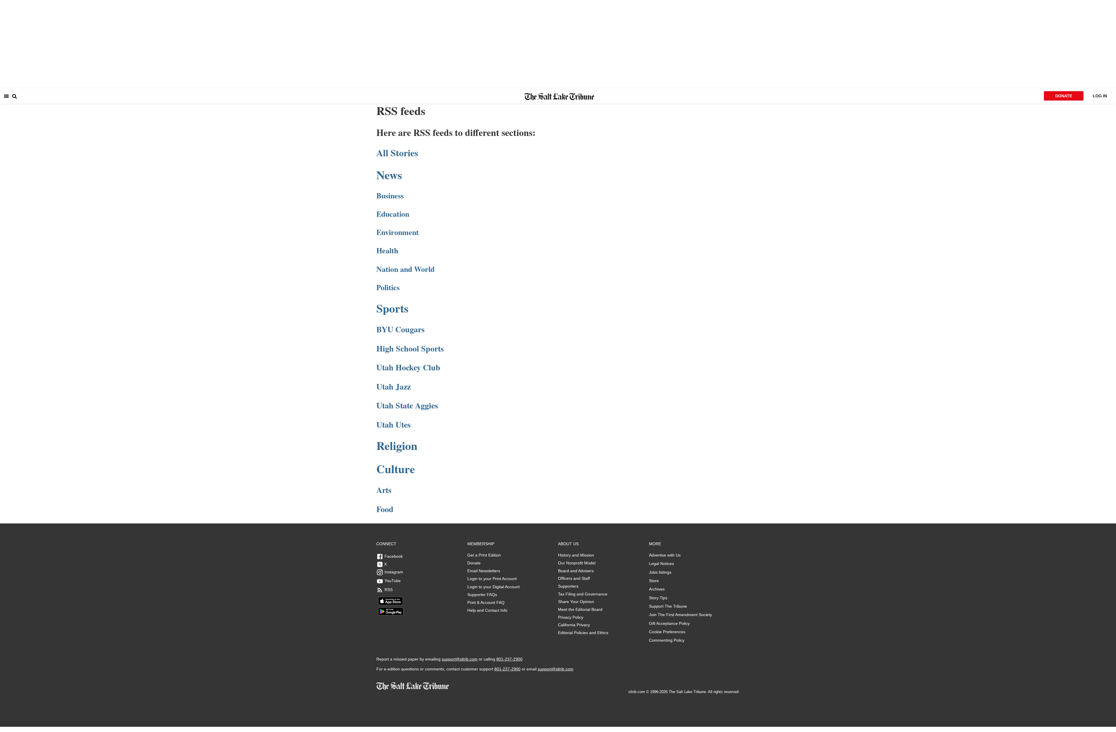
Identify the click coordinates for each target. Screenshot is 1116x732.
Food (385, 509)
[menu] (6, 96)
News (389, 174)
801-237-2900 (509, 659)
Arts (383, 490)
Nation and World (405, 268)
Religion (396, 445)
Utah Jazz (393, 386)
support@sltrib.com (459, 659)
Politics (388, 287)
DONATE (1063, 96)
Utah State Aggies (407, 405)
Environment (397, 232)
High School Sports (410, 348)
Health (387, 250)
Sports (392, 308)
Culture (395, 468)
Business (390, 195)
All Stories (397, 152)
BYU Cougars (400, 329)
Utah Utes (393, 424)
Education (392, 213)
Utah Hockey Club (408, 367)
